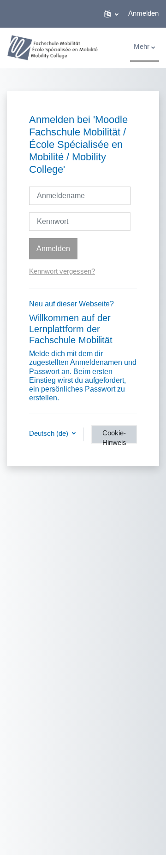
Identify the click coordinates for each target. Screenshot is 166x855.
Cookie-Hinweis (114, 436)
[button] (111, 14)
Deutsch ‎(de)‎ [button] (49, 433)
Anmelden (143, 13)
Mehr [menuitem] (141, 46)
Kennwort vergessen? (62, 271)
